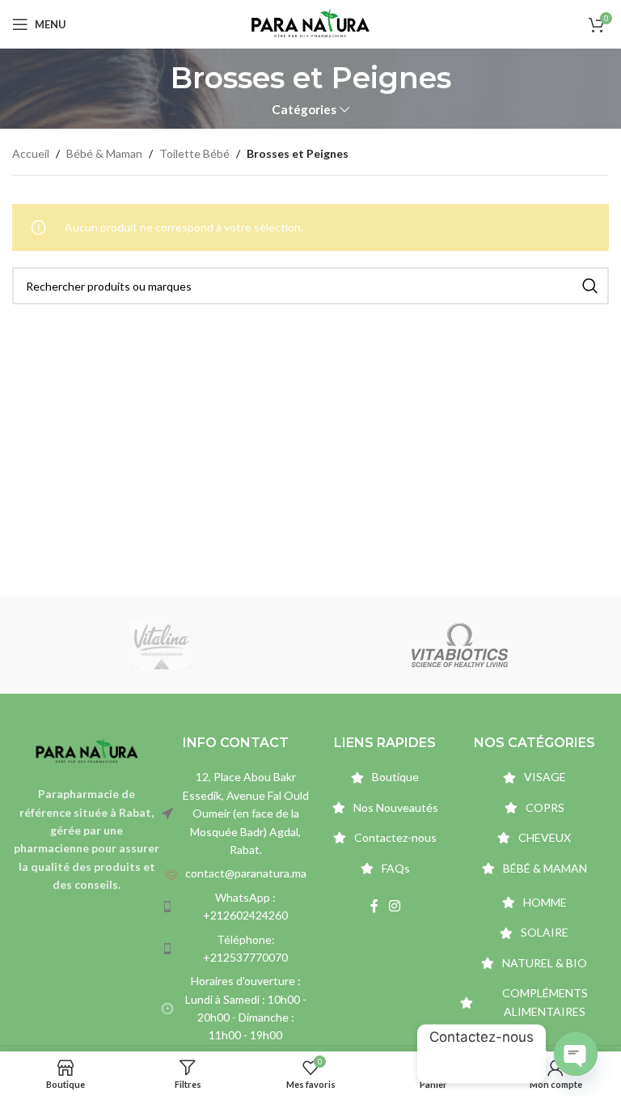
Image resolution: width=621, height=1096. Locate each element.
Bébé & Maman (104, 153)
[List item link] (236, 873)
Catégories (304, 110)
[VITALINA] (161, 645)
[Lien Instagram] (394, 906)
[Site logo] (310, 23)
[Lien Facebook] (374, 906)
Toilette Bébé (194, 153)
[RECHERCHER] (590, 285)
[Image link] (87, 750)
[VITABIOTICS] (459, 645)
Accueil (30, 153)
